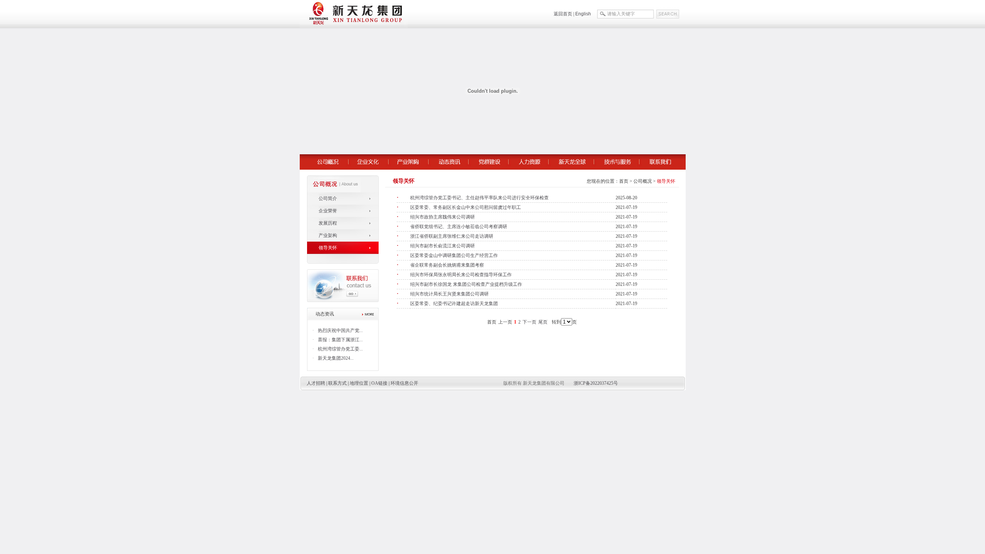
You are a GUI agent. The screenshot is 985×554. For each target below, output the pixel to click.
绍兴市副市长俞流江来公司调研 (442, 246)
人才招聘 (316, 383)
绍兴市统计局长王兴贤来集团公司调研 (449, 294)
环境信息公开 (404, 383)
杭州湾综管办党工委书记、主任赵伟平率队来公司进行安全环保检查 (479, 197)
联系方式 (337, 383)
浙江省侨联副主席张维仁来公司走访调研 (451, 236)
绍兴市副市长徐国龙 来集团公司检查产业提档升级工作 (466, 284)
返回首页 (563, 14)
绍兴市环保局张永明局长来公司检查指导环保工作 (461, 274)
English (583, 14)
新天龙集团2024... (336, 358)
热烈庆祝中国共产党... (340, 330)
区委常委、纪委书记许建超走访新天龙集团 (454, 303)
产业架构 (328, 235)
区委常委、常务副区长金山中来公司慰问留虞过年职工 (465, 207)
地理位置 (359, 383)
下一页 (529, 322)
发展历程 (328, 223)
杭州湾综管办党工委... (340, 349)
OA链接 (379, 383)
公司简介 (328, 198)
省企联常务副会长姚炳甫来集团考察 (447, 265)
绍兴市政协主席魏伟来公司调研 (442, 217)
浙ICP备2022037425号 (596, 383)
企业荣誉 (328, 211)
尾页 (543, 322)
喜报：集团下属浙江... (340, 339)
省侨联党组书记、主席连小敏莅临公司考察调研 (458, 226)
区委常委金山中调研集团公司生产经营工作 (454, 255)
